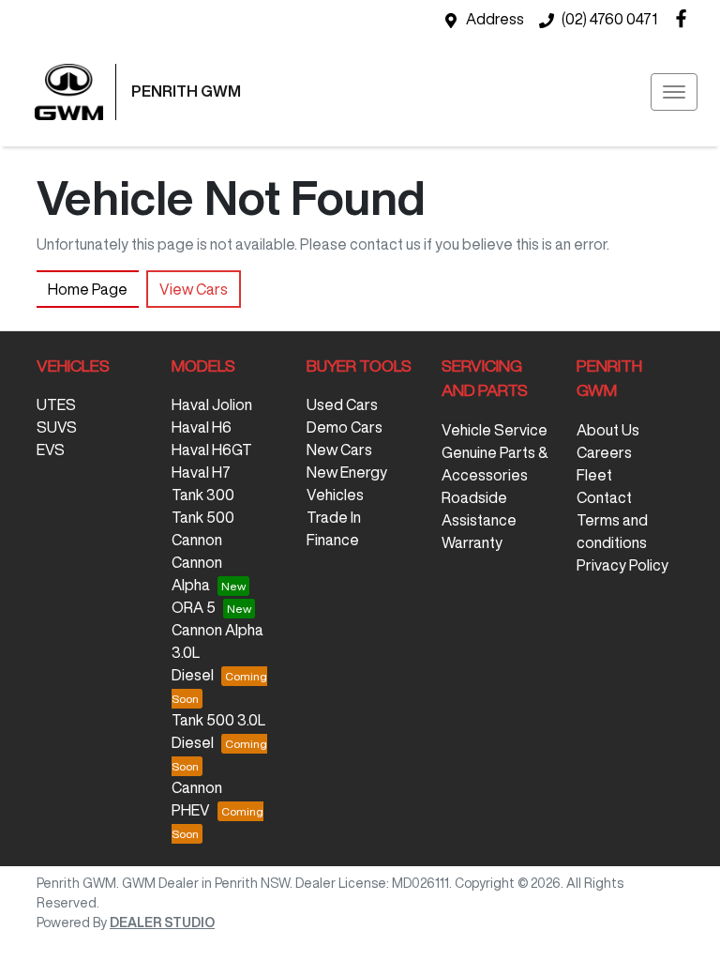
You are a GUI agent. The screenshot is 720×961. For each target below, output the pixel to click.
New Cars (339, 449)
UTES (56, 404)
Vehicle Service (495, 429)
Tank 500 (203, 517)
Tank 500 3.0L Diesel (218, 731)
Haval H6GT (212, 449)
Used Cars (342, 404)
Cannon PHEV (197, 798)
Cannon (197, 539)
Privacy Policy (622, 564)
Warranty (472, 542)
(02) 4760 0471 (609, 18)
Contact (604, 497)
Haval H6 (202, 427)
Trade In (334, 517)
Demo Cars (344, 427)
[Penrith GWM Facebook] (685, 18)
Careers (604, 452)
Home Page (88, 289)
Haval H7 (201, 472)
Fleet (594, 474)
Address (495, 18)
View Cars (193, 289)
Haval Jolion (212, 404)
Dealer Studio (162, 922)
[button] (674, 92)
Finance (333, 539)
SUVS (57, 427)
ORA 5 (194, 607)
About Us (608, 429)
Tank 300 (203, 494)
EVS (51, 449)
